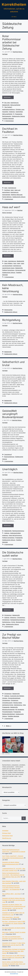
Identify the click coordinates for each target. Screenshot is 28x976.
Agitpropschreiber (15, 533)
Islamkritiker (19, 111)
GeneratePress (14, 973)
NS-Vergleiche (19, 709)
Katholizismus (6, 622)
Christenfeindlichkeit (14, 698)
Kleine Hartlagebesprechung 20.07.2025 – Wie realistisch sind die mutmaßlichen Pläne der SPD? (13, 875)
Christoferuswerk (7, 702)
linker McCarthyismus (15, 535)
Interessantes (8, 310)
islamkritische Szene (8, 268)
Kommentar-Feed (7, 835)
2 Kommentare (8, 199)
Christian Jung (20, 109)
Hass (14, 263)
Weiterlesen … (8, 97)
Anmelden (5, 830)
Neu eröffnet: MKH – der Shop (11, 894)
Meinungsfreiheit (15, 105)
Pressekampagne (7, 712)
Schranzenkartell (20, 270)
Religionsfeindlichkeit (8, 714)
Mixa (3, 624)
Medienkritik (6, 105)
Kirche (13, 622)
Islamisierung (14, 102)
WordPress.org (6, 838)
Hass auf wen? (11, 207)
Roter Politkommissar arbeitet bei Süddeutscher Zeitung (11, 42)
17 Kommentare (9, 121)
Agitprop (6, 533)
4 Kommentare (8, 544)
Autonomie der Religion (17, 696)
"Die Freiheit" (8, 107)
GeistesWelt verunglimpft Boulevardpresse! (12, 414)
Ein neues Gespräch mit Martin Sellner (13, 928)
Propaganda (18, 114)
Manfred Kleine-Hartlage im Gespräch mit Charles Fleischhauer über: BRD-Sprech (13, 951)
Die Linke (7, 102)
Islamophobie (6, 194)
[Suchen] (24, 818)
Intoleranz (12, 111)
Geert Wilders (8, 263)
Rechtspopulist (6, 116)
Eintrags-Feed (6, 833)
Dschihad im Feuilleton (9, 130)
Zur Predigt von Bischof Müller (11, 636)
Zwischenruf (8, 454)
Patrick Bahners (7, 197)
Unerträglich (9, 469)
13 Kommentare (9, 277)
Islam (5, 188)
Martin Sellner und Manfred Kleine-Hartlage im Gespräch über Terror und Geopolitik (13, 963)
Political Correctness (8, 270)
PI (13, 114)
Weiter (8, 726)
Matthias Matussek (16, 194)
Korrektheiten (14, 4)
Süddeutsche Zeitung (18, 116)
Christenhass (21, 617)
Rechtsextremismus (18, 531)
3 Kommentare (8, 461)
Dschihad (7, 190)
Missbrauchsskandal (8, 709)
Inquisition (5, 111)
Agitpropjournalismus (8, 109)
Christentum (8, 615)
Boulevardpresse (9, 456)
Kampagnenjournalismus (17, 620)
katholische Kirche (7, 705)
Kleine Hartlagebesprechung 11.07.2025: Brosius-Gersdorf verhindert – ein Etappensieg (11, 887)
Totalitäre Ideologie (8, 118)
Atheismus (13, 617)
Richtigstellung (11, 320)
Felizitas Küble (17, 702)
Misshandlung (20, 622)
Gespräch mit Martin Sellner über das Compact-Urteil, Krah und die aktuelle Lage (13, 900)
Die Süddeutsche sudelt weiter (12, 554)
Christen (4, 698)
